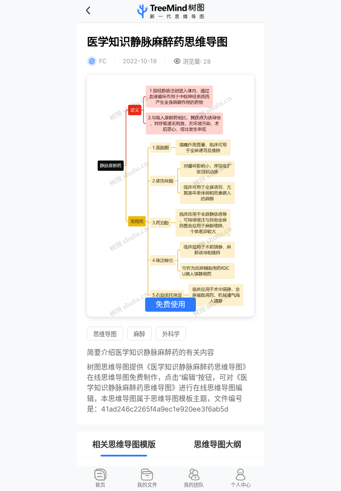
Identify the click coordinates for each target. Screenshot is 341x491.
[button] (98, 11)
